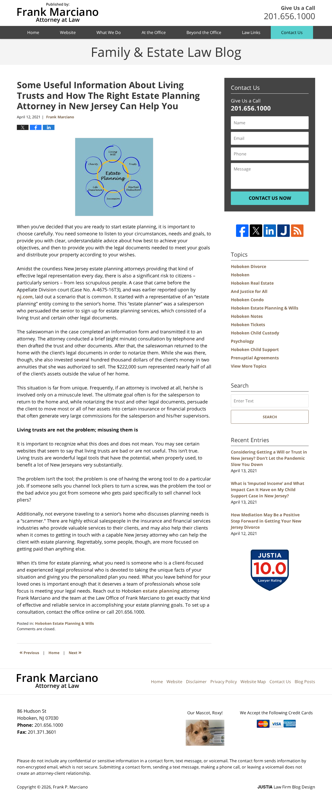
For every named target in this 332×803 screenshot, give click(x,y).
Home (33, 32)
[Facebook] (242, 230)
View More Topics (248, 366)
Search (270, 416)
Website (68, 32)
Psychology (242, 341)
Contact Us (292, 32)
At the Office (154, 32)
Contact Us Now (270, 198)
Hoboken (240, 275)
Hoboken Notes (247, 316)
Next (75, 652)
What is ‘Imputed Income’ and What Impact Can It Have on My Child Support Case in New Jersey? (267, 490)
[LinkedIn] (270, 230)
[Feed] (297, 230)
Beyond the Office (203, 32)
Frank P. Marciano (70, 787)
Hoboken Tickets (248, 324)
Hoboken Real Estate (252, 283)
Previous (29, 652)
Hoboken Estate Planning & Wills (64, 623)
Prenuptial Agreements (255, 358)
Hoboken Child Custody (255, 333)
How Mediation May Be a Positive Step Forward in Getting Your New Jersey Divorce (266, 521)
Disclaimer (196, 681)
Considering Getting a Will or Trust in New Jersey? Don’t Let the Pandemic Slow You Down (269, 458)
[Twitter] (256, 230)
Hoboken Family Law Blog (58, 13)
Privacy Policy (223, 681)
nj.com (25, 296)
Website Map (253, 681)
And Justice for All (249, 291)
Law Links (251, 32)
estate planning (161, 591)
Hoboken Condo (247, 300)
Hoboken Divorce (248, 266)
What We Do (108, 32)
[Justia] (283, 230)
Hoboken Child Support (255, 349)
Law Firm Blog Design (286, 787)
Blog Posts (305, 681)
